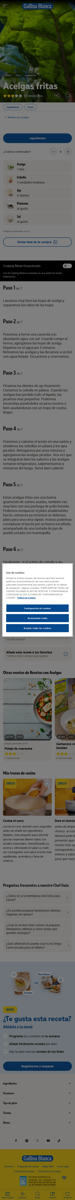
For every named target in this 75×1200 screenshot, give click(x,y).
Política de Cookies (26, 597)
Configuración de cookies (37, 608)
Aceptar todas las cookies (37, 628)
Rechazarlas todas (38, 618)
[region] (37, 600)
